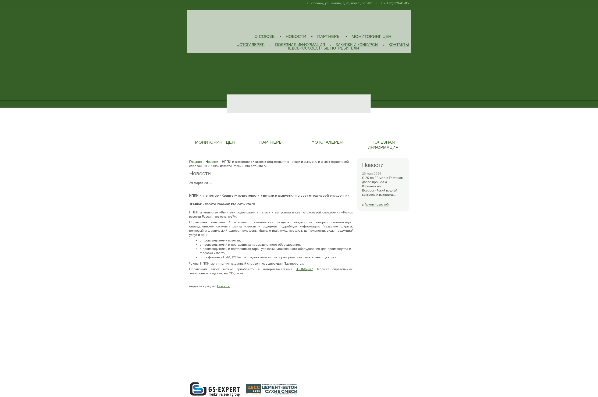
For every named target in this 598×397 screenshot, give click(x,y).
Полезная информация (300, 45)
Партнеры (329, 36)
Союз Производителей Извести (223, 21)
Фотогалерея (251, 45)
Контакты (399, 45)
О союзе (264, 36)
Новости (296, 36)
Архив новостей (377, 204)
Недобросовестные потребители (322, 48)
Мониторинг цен (371, 36)
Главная (195, 161)
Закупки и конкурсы (357, 45)
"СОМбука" (304, 269)
